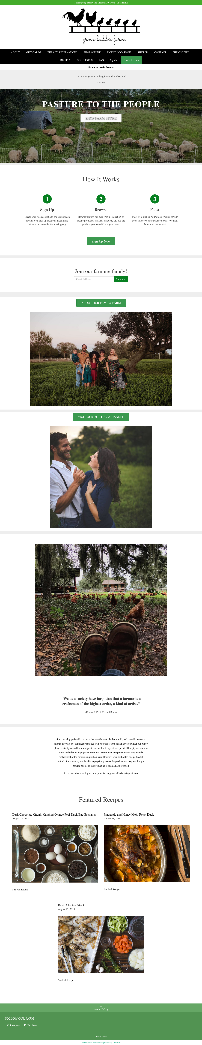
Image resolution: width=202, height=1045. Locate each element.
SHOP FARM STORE (101, 118)
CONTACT (160, 52)
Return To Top (101, 1009)
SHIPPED (143, 52)
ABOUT (15, 52)
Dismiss (101, 82)
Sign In (113, 60)
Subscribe (121, 279)
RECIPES (65, 60)
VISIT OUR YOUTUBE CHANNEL (101, 417)
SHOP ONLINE (92, 52)
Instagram (14, 1025)
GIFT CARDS (33, 52)
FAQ (101, 60)
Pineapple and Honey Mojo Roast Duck (129, 814)
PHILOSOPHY (181, 52)
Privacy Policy (101, 1036)
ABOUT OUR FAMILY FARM (101, 303)
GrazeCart (116, 1042)
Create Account (131, 60)
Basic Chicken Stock (71, 905)
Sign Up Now (101, 241)
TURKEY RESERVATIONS (62, 52)
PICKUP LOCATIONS (119, 52)
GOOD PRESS (85, 60)
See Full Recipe (20, 889)
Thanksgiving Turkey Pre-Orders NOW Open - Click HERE (101, 2)
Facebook (32, 1025)
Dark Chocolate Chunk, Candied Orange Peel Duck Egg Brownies (54, 814)
